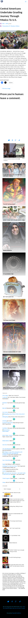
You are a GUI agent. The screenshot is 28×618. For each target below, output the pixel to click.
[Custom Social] (19, 140)
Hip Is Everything (6, 460)
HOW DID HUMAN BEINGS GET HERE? (15, 514)
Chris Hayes (5, 395)
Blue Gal (4, 408)
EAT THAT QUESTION (15, 528)
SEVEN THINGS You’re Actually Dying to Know (17, 550)
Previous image (6, 88)
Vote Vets (4, 444)
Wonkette (4, 402)
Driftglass (4, 454)
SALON (4, 471)
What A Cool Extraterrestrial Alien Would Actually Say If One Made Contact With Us (17, 500)
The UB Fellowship (6, 448)
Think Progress (6, 478)
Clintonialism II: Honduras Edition (10, 26)
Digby (3, 464)
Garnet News (5, 431)
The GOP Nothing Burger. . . (15, 557)
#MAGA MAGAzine (12, 542)
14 (5, 160)
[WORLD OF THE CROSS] (2, 1)
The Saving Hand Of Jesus (16, 521)
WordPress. (18, 613)
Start (22, 158)
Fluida (13, 613)
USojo (3, 482)
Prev (5, 150)
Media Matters (5, 440)
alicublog (4, 420)
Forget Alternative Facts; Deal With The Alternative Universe (17, 565)
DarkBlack (4, 428)
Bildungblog (5, 416)
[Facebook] (12, 140)
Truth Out (4, 397)
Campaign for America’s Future (9, 466)
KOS (3, 469)
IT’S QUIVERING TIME (15, 535)
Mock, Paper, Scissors (7, 435)
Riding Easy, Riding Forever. (16, 506)
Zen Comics (5, 412)
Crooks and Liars (6, 474)
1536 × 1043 (5, 23)
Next (23, 150)
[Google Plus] (15, 140)
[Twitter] (9, 140)
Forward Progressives (7, 422)
